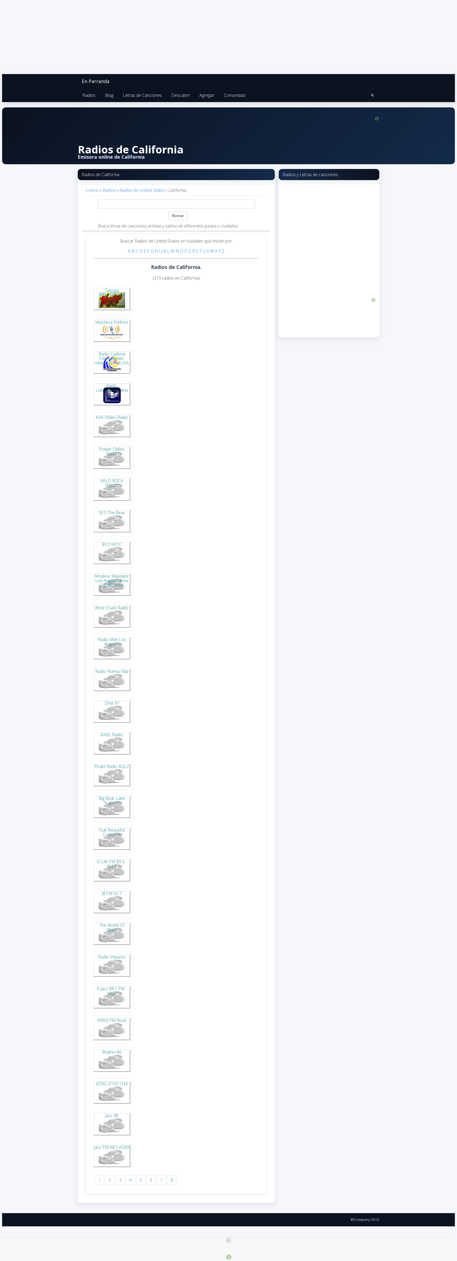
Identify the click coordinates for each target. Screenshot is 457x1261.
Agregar (206, 95)
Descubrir (180, 95)
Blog (109, 95)
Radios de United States (141, 190)
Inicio (93, 190)
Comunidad (234, 95)
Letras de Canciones (142, 95)
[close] (228, 1240)
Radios (89, 95)
